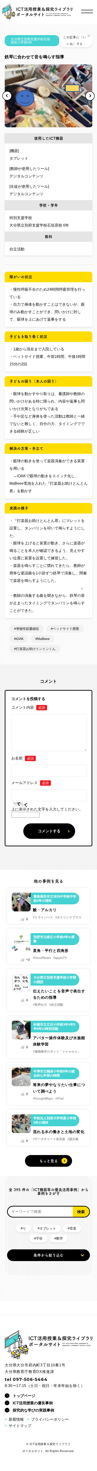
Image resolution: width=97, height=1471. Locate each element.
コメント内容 (28, 707)
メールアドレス (30, 783)
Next (90, 96)
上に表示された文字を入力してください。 (47, 809)
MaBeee (43, 639)
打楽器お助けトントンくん (36, 649)
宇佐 (39, 1238)
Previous (7, 95)
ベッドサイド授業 (66, 629)
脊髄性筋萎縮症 (27, 629)
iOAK (20, 639)
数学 (59, 1238)
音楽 (73, 1228)
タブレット (48, 1228)
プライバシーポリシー (50, 1419)
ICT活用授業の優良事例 (33, 1403)
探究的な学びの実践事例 (33, 1410)
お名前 (22, 758)
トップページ (24, 1396)
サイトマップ (20, 1426)
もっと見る (48, 1161)
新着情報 (16, 1419)
